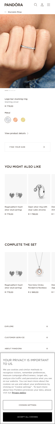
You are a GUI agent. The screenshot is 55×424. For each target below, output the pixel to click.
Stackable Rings (15, 12)
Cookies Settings (27, 405)
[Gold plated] (23, 120)
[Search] (35, 4)
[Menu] (48, 4)
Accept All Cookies (27, 417)
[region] (27, 388)
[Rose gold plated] (15, 120)
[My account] (42, 4)
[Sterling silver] (8, 120)
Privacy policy (19, 393)
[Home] (14, 4)
